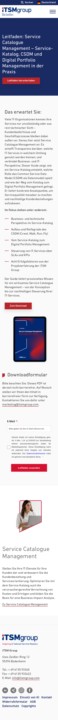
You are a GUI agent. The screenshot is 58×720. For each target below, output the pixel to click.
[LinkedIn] (5, 690)
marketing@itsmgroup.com (20, 404)
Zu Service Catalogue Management (25, 604)
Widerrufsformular (15, 702)
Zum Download (18, 306)
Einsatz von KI (29, 697)
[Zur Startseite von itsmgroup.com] (16, 11)
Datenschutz (10, 706)
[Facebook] (30, 690)
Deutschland (49, 2)
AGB (33, 702)
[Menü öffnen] (53, 11)
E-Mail (11, 421)
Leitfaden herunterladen (21, 80)
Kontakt (46, 697)
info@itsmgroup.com (26, 678)
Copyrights (28, 706)
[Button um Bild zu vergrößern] (29, 339)
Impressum (10, 697)
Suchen (29, 2)
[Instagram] (21, 690)
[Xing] (13, 690)
